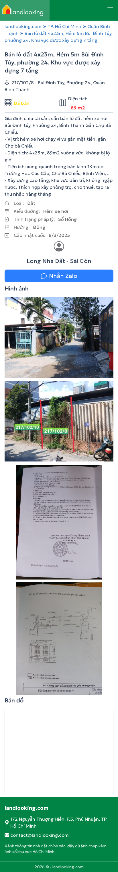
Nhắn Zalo (63, 276)
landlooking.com (23, 26)
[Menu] (110, 10)
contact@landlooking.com (39, 835)
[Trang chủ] (24, 10)
